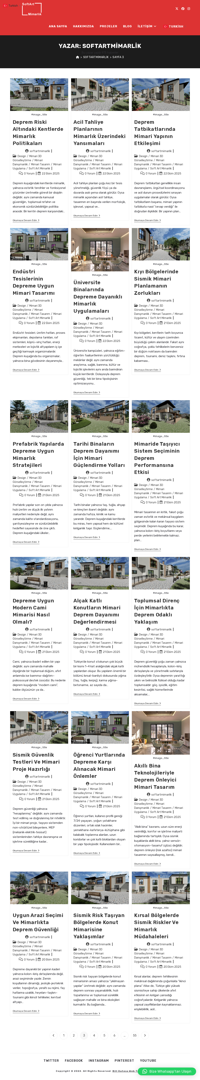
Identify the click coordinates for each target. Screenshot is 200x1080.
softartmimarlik (40, 151)
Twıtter (51, 1060)
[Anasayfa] (77, 57)
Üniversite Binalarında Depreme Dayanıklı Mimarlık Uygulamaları (97, 297)
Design (22, 156)
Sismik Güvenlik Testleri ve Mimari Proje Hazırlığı (36, 762)
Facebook (74, 1060)
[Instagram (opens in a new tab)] (189, 8)
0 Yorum (29, 173)
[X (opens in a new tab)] (177, 8)
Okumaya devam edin (26, 220)
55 (135, 1035)
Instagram (99, 1060)
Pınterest (124, 1060)
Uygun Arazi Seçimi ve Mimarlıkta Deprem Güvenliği (38, 922)
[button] (167, 1071)
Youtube (148, 1060)
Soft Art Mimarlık (39, 168)
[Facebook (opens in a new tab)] (183, 8)
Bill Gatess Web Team (127, 1071)
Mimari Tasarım (40, 164)
